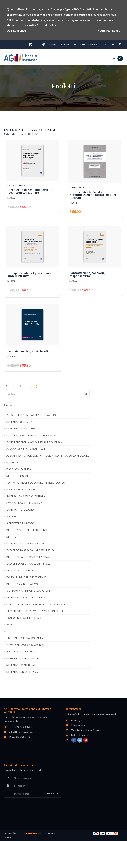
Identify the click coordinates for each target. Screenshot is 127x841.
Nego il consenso (108, 30)
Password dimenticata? (86, 44)
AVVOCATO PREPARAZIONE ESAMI (26, 448)
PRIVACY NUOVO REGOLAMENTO (25, 644)
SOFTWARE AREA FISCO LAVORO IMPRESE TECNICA (35, 482)
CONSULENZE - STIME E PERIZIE (24, 617)
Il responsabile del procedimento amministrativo (30, 275)
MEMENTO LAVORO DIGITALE (23, 658)
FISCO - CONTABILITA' (18, 469)
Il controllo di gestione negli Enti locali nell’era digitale (30, 191)
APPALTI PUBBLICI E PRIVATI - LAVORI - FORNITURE (35, 611)
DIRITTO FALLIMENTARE (20, 570)
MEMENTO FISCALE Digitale (21, 665)
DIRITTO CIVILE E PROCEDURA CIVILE (27, 530)
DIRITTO (33, 134)
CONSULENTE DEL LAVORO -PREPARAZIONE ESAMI (34, 442)
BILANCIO (12, 462)
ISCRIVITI (52, 793)
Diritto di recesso (80, 735)
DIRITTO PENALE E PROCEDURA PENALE (28, 557)
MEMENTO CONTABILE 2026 (22, 671)
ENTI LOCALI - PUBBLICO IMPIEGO (25, 597)
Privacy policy (78, 725)
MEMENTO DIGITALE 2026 (20, 428)
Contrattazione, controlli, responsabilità (87, 274)
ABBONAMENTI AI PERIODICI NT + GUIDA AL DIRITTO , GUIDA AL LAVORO (48, 455)
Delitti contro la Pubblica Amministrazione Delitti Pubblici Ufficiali (92, 195)
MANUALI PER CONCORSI (20, 489)
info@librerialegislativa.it (21, 732)
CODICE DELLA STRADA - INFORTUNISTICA (30, 550)
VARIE (9, 624)
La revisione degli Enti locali (27, 351)
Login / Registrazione (58, 44)
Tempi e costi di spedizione (85, 730)
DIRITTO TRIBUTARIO (18, 475)
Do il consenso (16, 30)
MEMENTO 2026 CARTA (19, 421)
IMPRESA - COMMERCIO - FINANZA (25, 496)
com (7, 837)
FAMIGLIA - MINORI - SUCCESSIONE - (26, 577)
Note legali (76, 720)
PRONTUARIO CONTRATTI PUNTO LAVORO (31, 415)
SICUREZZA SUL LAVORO (20, 523)
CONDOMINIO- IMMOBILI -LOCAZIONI (28, 590)
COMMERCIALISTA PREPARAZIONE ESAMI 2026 (32, 435)
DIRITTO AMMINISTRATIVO (22, 584)
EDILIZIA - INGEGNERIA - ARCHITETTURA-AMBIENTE (35, 604)
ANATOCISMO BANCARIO (20, 651)
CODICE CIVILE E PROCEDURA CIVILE (27, 543)
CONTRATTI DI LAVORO (20, 509)
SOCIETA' (11, 516)
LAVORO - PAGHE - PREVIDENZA (24, 503)
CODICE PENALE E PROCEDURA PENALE (28, 563)
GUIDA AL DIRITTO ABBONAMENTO (26, 638)
